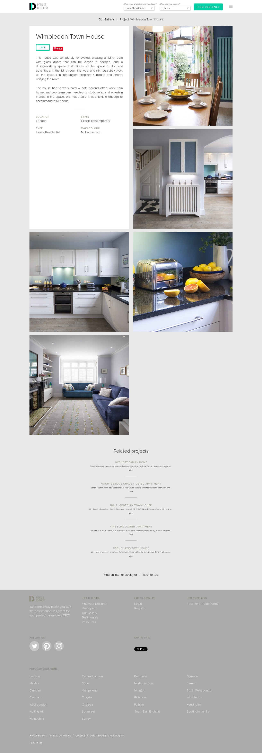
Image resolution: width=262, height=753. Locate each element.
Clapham (35, 697)
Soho (85, 683)
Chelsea (87, 704)
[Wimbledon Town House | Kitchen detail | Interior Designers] (183, 282)
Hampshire (36, 718)
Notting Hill (36, 711)
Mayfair (34, 683)
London (34, 676)
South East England (147, 711)
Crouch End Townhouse (131, 548)
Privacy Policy (37, 735)
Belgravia (140, 676)
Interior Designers (115, 735)
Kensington (194, 704)
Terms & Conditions (60, 735)
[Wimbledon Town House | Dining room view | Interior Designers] (183, 76)
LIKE (43, 47)
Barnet (191, 683)
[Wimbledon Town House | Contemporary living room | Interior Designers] (79, 385)
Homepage (89, 608)
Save (59, 48)
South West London (200, 690)
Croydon (88, 697)
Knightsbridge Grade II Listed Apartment (131, 483)
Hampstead (90, 690)
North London (143, 683)
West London (38, 704)
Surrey (86, 718)
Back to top (150, 575)
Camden (35, 690)
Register (140, 608)
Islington (139, 690)
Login (138, 604)
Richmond (141, 697)
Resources (89, 622)
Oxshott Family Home (131, 462)
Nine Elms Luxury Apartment (131, 526)
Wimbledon (194, 697)
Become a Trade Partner (203, 604)
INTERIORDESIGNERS (42, 6)
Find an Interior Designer (120, 575)
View (131, 470)
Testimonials (90, 617)
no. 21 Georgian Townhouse (131, 505)
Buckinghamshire (198, 711)
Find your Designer (94, 604)
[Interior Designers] (33, 11)
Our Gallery (106, 19)
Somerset (88, 711)
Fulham (139, 704)
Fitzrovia (192, 676)
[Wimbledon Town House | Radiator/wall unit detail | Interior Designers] (183, 179)
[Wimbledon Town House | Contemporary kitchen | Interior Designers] (79, 282)
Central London (92, 676)
